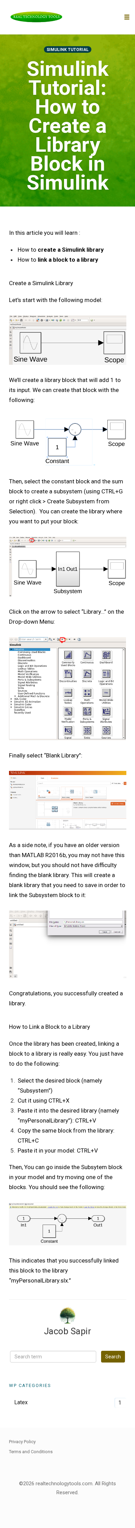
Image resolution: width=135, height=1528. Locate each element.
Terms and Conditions (31, 1451)
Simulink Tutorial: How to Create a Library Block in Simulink (68, 126)
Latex (21, 1402)
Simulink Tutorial (68, 49)
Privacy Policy (22, 1441)
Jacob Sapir (67, 1331)
